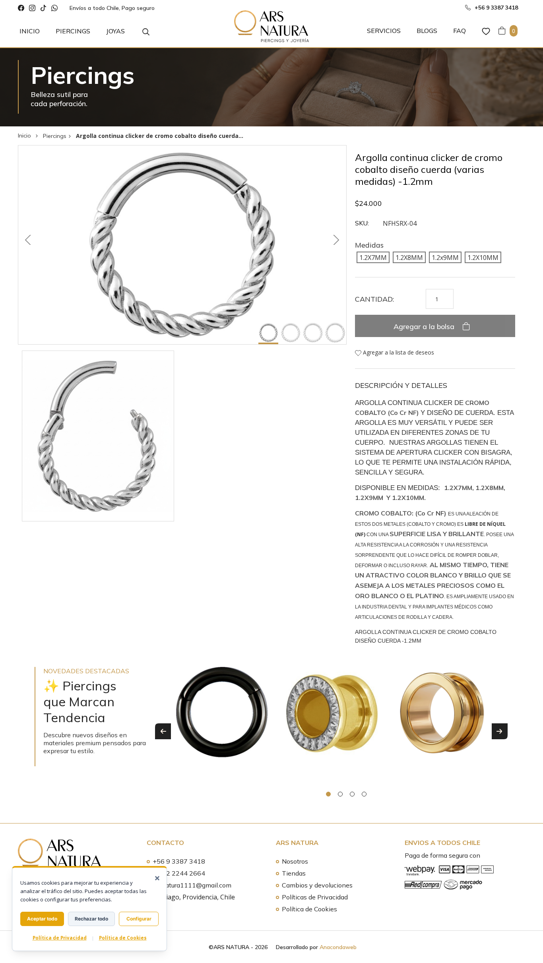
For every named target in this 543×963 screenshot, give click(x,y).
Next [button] (500, 731)
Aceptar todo (42, 919)
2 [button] (340, 794)
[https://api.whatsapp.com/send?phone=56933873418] (54, 8)
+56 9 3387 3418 (179, 861)
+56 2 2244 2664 (179, 873)
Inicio (29, 31)
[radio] (373, 257)
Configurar (138, 919)
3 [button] (352, 794)
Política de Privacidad (60, 938)
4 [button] (364, 794)
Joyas (115, 31)
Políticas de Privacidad (315, 897)
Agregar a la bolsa (425, 326)
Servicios (384, 31)
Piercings (73, 31)
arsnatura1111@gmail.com (192, 885)
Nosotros (295, 861)
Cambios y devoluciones (317, 885)
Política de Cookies (309, 909)
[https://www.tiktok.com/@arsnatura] (43, 8)
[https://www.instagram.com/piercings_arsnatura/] (32, 8)
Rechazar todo (91, 919)
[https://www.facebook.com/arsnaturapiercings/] (21, 8)
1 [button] (328, 794)
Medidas (369, 245)
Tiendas (294, 873)
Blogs (427, 31)
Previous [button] (163, 731)
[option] (222, 725)
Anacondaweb (338, 947)
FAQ (459, 31)
